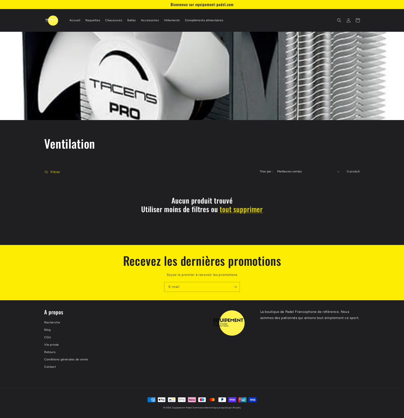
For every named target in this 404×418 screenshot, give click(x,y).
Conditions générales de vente (66, 359)
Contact (50, 367)
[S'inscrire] (235, 287)
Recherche (52, 322)
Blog (47, 330)
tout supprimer (241, 209)
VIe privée (51, 345)
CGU (47, 337)
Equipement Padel (182, 407)
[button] (339, 20)
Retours (50, 352)
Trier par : (266, 171)
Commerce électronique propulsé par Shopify (217, 407)
